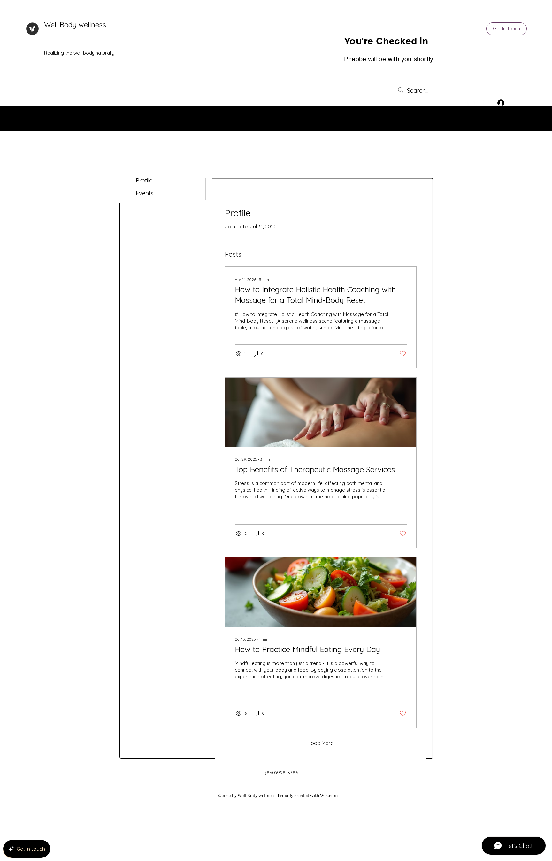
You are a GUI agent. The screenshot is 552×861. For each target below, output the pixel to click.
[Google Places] (467, 103)
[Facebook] (476, 103)
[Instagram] (486, 103)
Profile (144, 180)
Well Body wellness (75, 24)
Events (144, 193)
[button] (506, 28)
